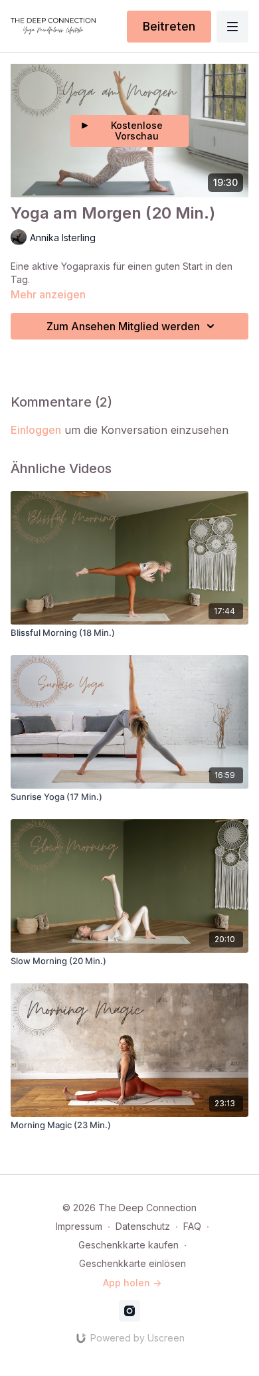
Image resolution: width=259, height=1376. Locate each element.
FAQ (192, 1226)
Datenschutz (143, 1226)
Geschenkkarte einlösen (132, 1263)
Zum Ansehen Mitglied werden (123, 326)
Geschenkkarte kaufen (128, 1244)
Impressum (79, 1226)
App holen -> (132, 1282)
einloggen (36, 430)
